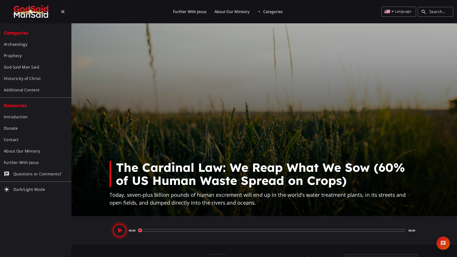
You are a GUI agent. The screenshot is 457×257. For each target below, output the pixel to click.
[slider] (272, 230)
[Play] (119, 230)
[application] (264, 230)
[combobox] (389, 12)
